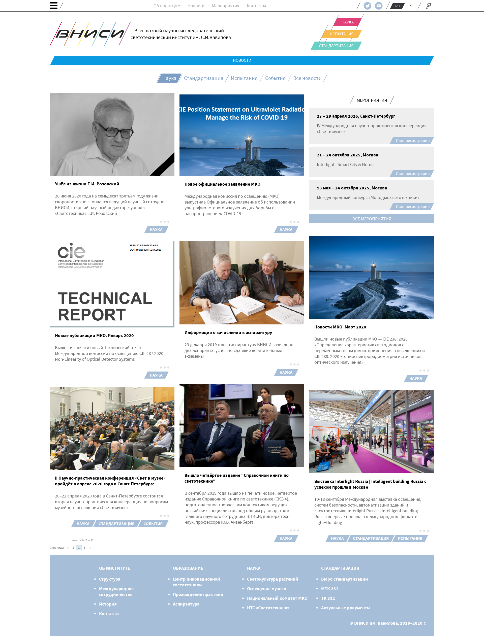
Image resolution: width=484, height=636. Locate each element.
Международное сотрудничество (116, 591)
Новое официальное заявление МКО (222, 184)
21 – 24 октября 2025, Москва (347, 155)
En (409, 5)
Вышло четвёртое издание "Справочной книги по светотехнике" (237, 478)
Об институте (167, 6)
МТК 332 (330, 588)
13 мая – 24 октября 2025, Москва (352, 188)
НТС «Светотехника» (268, 608)
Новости (196, 6)
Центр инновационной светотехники (196, 582)
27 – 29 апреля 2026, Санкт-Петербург (356, 116)
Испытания (342, 34)
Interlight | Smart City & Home (345, 164)
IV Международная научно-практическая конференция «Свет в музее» (372, 128)
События (275, 78)
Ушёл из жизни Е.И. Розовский (87, 184)
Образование (188, 568)
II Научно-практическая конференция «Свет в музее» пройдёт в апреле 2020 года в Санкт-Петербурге (110, 481)
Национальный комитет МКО (277, 598)
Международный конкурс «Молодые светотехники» (368, 197)
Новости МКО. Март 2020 (340, 327)
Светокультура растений (272, 579)
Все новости (307, 78)
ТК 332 (328, 598)
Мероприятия (225, 6)
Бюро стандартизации (344, 579)
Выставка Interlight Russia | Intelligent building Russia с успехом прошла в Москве (370, 484)
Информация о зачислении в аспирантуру (228, 332)
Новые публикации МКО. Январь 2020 (94, 335)
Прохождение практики (198, 594)
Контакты (256, 6)
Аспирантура (186, 604)
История (108, 604)
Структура (109, 579)
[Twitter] (367, 5)
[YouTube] (379, 5)
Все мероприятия (371, 219)
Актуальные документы (345, 608)
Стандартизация (336, 45)
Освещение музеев (266, 588)
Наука (348, 22)
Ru (397, 5)
